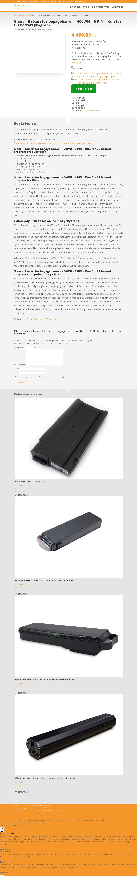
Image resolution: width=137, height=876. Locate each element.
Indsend (20, 382)
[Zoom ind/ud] (1, 872)
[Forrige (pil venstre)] (1, 875)
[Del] (5, 872)
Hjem (15, 15)
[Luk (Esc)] (7, 872)
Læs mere (51, 823)
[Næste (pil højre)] (3, 875)
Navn (16, 369)
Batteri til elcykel (25, 15)
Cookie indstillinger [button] (65, 823)
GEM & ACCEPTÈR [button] (6, 870)
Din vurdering (19, 347)
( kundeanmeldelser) (93, 110)
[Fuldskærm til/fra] (3, 872)
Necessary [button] (3, 847)
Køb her (83, 88)
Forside (75, 7)
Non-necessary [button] (5, 859)
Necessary (6, 849)
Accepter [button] (77, 823)
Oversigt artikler (32, 805)
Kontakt (117, 7)
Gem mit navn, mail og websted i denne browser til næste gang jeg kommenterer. (45, 377)
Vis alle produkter (96, 7)
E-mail (16, 373)
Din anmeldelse (20, 365)
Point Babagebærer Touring (40, 319)
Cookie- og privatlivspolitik (23, 815)
